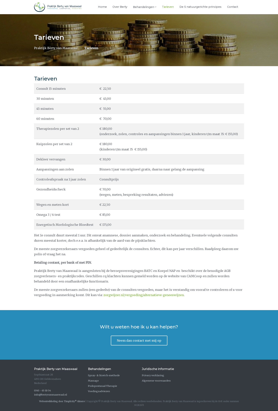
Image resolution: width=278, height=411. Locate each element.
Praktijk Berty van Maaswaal (56, 48)
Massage (93, 380)
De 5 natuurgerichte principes (200, 7)
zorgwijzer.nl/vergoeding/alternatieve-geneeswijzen (143, 295)
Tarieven (168, 7)
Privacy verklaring (153, 375)
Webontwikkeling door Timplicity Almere (62, 401)
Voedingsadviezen (99, 391)
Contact (232, 7)
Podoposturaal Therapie (102, 385)
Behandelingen (143, 7)
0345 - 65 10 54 (42, 390)
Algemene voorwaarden (156, 380)
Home (102, 7)
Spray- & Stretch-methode (104, 375)
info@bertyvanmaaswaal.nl (50, 394)
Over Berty (120, 7)
